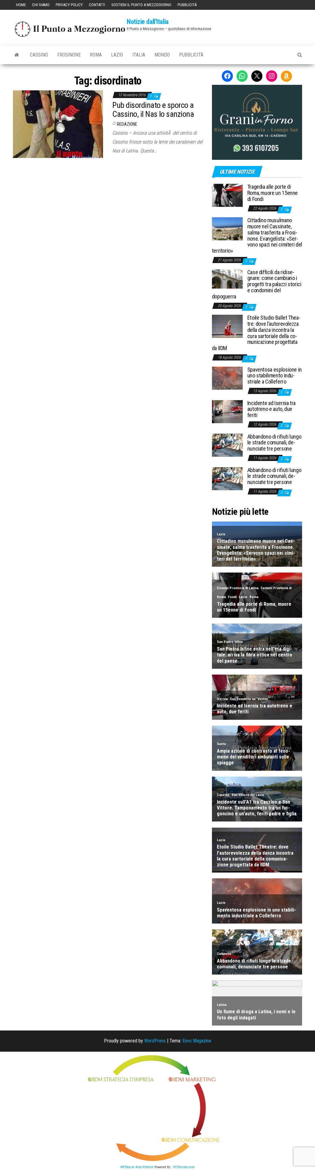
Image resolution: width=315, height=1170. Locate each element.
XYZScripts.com (184, 1167)
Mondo (162, 55)
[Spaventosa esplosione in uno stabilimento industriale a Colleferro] (227, 377)
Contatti (97, 4)
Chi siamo (41, 4)
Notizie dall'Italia (148, 22)
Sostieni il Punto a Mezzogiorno (141, 4)
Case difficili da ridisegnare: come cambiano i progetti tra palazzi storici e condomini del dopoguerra (256, 284)
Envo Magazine (196, 1041)
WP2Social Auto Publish (137, 1167)
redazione (127, 124)
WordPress (155, 1041)
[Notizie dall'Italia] (16, 55)
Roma (96, 55)
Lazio (117, 55)
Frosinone (69, 55)
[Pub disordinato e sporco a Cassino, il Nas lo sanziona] (58, 124)
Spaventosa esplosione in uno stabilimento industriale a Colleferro (274, 375)
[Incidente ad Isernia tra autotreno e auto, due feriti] (227, 411)
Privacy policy (69, 4)
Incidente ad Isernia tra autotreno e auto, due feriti (271, 409)
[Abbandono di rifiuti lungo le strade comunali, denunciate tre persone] (227, 444)
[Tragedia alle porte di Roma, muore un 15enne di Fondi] (227, 195)
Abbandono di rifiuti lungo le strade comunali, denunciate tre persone (274, 442)
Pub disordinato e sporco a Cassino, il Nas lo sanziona (153, 109)
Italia (138, 55)
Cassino (39, 55)
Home (21, 4)
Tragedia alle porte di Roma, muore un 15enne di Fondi (272, 192)
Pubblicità (187, 4)
